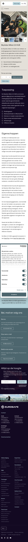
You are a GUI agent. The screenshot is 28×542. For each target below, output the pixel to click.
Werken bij (17, 488)
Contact (17, 507)
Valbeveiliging (5, 458)
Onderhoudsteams (5, 521)
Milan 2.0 (9, 96)
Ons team (17, 482)
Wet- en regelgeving (19, 467)
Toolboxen (3, 491)
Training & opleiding (19, 501)
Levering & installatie (19, 499)
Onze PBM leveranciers (6, 476)
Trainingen (4, 479)
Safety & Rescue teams (6, 511)
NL (3, 528)
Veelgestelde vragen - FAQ (20, 477)
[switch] (24, 275)
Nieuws (16, 473)
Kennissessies (4, 487)
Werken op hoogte (18, 461)
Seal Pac (6, 238)
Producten (6, 8)
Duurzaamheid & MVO (19, 486)
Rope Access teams (5, 513)
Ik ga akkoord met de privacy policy (23, 385)
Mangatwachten (4, 515)
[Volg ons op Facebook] (4, 538)
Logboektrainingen (5, 495)
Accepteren (14, 294)
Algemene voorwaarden (7, 532)
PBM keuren (3, 504)
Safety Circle (18, 491)
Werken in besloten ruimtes (20, 459)
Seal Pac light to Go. (19, 238)
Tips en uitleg (17, 469)
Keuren (3, 498)
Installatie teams (4, 519)
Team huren (4, 509)
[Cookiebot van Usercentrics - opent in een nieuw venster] (20, 246)
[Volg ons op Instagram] (7, 538)
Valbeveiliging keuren (5, 502)
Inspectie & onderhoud (19, 503)
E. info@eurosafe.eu (5, 422)
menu (22, 3)
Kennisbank (18, 465)
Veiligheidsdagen (4, 489)
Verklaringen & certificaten (20, 484)
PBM (2, 470)
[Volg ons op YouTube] (10, 538)
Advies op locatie (5, 463)
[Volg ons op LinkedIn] (2, 538)
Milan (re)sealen (4, 506)
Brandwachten (4, 517)
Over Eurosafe (18, 480)
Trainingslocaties (4, 493)
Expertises (17, 458)
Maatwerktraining (5, 485)
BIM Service (3, 461)
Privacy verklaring (19, 532)
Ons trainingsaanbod (5, 483)
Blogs (16, 471)
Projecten (17, 475)
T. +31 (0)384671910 (5, 420)
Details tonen (20, 290)
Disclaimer (3, 534)
